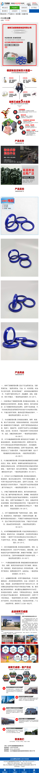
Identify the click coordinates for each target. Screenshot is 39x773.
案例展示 (5, 11)
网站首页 (5, 7)
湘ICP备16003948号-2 (28, 761)
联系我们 (24, 11)
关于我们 (34, 7)
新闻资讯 (24, 7)
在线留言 (15, 11)
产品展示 (15, 7)
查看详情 (25, 14)
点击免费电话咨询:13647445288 (19, 759)
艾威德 (23, 766)
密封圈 (18, 14)
